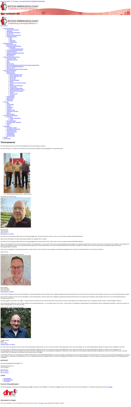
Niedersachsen (13, 87)
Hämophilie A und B (12, 127)
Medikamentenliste (11, 54)
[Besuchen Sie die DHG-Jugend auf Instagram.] (54, 2)
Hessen (11, 84)
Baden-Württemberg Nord (16, 74)
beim (110, 387)
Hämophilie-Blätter (11, 121)
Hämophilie (9, 31)
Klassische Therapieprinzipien (14, 46)
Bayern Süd (12, 78)
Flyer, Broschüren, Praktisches (14, 122)
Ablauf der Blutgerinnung (13, 29)
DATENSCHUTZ (28, 1)
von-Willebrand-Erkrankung (13, 129)
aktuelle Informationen (15, 118)
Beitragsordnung (11, 114)
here (42, 403)
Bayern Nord (13, 77)
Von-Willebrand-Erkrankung (13, 32)
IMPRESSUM (36, 1)
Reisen (8, 62)
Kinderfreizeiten (10, 97)
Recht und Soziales (11, 58)
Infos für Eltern (10, 63)
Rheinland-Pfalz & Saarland (16, 91)
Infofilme (9, 123)
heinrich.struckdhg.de (7, 233)
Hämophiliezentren (8, 379)
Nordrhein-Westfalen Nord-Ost (17, 89)
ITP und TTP (10, 34)
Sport (8, 61)
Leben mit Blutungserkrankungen (12, 57)
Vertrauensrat (10, 107)
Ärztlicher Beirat (11, 110)
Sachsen (12, 92)
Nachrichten (10, 116)
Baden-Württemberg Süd (16, 76)
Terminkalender (10, 133)
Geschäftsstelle (10, 104)
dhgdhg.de (20, 1)
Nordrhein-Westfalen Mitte (16, 88)
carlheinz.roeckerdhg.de (8, 344)
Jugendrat (9, 108)
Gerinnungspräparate (12, 51)
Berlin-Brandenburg (14, 80)
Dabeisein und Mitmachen (10, 70)
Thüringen (12, 95)
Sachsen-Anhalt (13, 93)
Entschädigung (13, 42)
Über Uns (6, 101)
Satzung (9, 112)
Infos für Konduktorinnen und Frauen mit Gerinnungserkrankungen (23, 65)
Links (8, 125)
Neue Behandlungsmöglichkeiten (15, 50)
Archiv (11, 119)
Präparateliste (7, 381)
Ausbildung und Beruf (12, 59)
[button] (4, 26)
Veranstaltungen (10, 96)
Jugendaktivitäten (11, 135)
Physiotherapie (10, 55)
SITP (42, 1)
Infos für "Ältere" (11, 68)
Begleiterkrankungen (12, 36)
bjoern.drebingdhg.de (7, 291)
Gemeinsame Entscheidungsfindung (15, 53)
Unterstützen (10, 100)
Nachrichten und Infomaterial (11, 115)
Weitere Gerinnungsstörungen (14, 35)
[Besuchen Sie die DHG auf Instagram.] (51, 2)
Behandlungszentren (11, 44)
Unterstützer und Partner (12, 111)
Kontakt (6, 137)
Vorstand (9, 106)
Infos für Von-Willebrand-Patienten (15, 66)
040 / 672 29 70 (4, 1)
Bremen (11, 81)
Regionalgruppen (11, 73)
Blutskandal (12, 40)
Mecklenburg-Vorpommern (16, 85)
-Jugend (10, 99)
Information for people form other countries (17, 69)
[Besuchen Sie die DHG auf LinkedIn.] (47, 2)
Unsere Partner (7, 138)
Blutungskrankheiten (9, 28)
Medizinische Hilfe (8, 43)
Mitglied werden (11, 72)
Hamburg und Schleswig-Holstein (18, 82)
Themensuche (7, 126)
